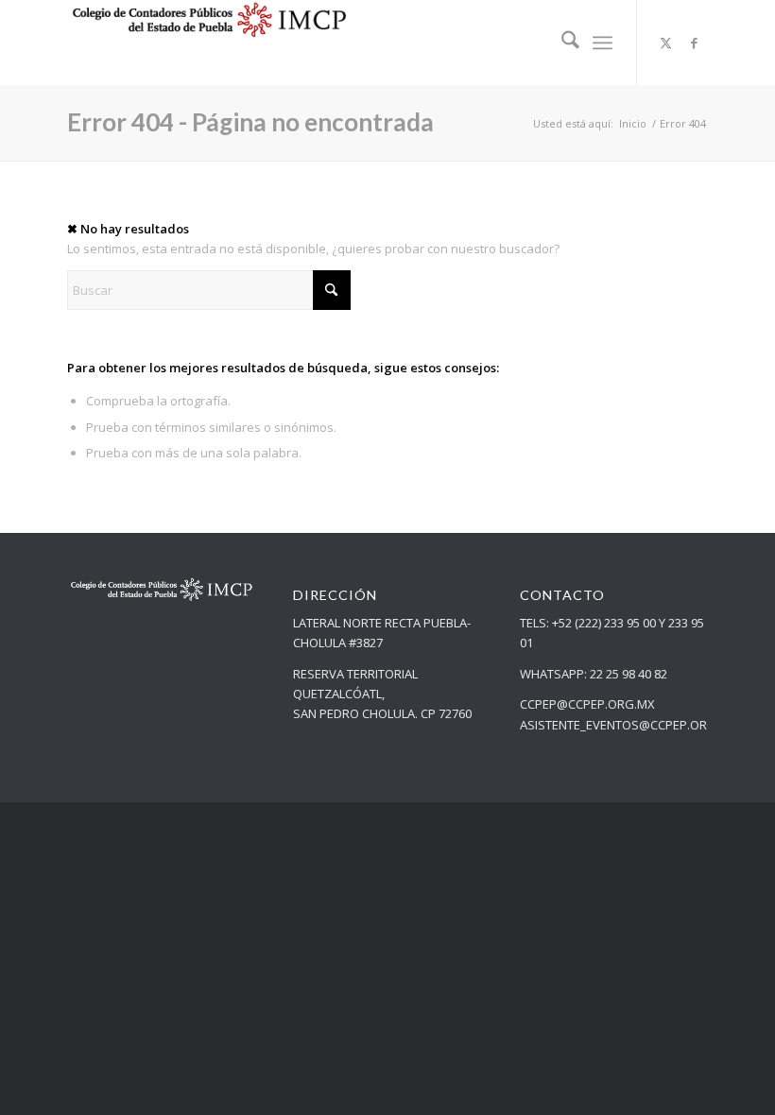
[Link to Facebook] (694, 42)
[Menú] (602, 42)
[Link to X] (666, 42)
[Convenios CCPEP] (209, 42)
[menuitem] (560, 42)
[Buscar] (560, 42)
